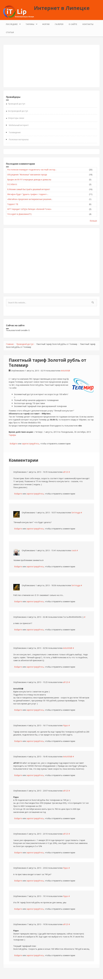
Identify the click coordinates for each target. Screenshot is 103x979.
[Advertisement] (51, 66)
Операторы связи (16, 118)
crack (73, 550)
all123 (65, 472)
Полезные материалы (19, 139)
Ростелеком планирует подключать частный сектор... (31, 169)
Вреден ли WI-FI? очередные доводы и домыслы (29, 179)
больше (93, 220)
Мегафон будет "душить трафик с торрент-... (27, 194)
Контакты (87, 24)
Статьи (10, 32)
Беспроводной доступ (18, 111)
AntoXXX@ (65, 370)
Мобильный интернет (19, 125)
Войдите (14, 443)
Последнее (10, 23)
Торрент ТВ (12, 204)
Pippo (65, 725)
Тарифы (28, 23)
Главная (10, 344)
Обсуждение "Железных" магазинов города (27, 174)
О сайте (73, 24)
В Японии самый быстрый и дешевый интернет (28, 189)
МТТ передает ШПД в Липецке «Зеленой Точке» (29, 209)
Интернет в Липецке (62, 7)
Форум (45, 24)
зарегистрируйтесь (30, 443)
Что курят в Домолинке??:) (19, 214)
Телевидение (15, 132)
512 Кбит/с (12, 184)
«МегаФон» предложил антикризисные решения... (29, 199)
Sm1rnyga (75, 512)
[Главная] (18, 11)
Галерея (59, 24)
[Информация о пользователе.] (16, 514)
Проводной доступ (16, 103)
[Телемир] (83, 385)
